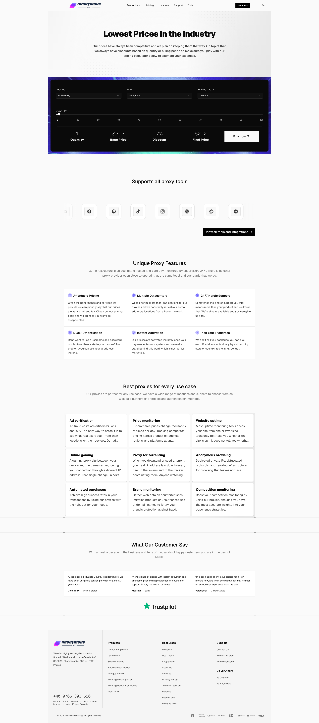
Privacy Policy (170, 679)
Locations (164, 5)
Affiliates (166, 673)
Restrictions (168, 697)
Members (242, 5)
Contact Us (223, 649)
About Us (167, 667)
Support (178, 5)
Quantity (61, 110)
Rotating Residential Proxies (122, 685)
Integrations (168, 661)
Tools (190, 5)
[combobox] (88, 96)
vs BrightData (224, 683)
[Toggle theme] (263, 5)
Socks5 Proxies (116, 661)
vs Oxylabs (222, 677)
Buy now (239, 136)
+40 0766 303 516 (72, 696)
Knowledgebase (225, 661)
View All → (113, 691)
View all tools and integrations (227, 232)
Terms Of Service (171, 685)
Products (132, 5)
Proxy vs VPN (169, 703)
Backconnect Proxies (119, 667)
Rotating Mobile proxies (120, 679)
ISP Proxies (114, 655)
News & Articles (225, 655)
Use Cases (168, 655)
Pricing (150, 5)
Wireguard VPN (116, 673)
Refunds (166, 691)
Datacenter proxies (118, 649)
